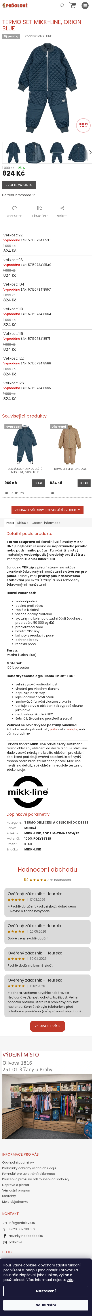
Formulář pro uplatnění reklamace (28, 1173)
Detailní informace (16, 195)
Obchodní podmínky (18, 1162)
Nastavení (46, 1291)
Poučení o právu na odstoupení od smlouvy (35, 1179)
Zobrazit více (48, 1026)
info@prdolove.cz (22, 1223)
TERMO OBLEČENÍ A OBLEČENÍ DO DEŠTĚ (56, 822)
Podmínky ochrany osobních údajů (29, 1168)
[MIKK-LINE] (28, 792)
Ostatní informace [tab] (46, 523)
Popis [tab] (10, 523)
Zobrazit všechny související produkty (47, 510)
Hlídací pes (39, 216)
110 (11, 493)
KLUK (28, 844)
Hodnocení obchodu (47, 870)
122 (22, 493)
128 (52, 493)
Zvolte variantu (19, 185)
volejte (72, 729)
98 (6, 493)
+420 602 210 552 (22, 1229)
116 (17, 493)
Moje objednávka (15, 1201)
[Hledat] (61, 5)
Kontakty (9, 1196)
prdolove (15, 1242)
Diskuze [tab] (22, 523)
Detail (39, 483)
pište (53, 729)
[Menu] (85, 5)
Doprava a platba (15, 1185)
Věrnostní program (16, 1190)
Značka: (38, 36)
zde (70, 1279)
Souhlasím (46, 1305)
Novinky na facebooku (26, 1236)
